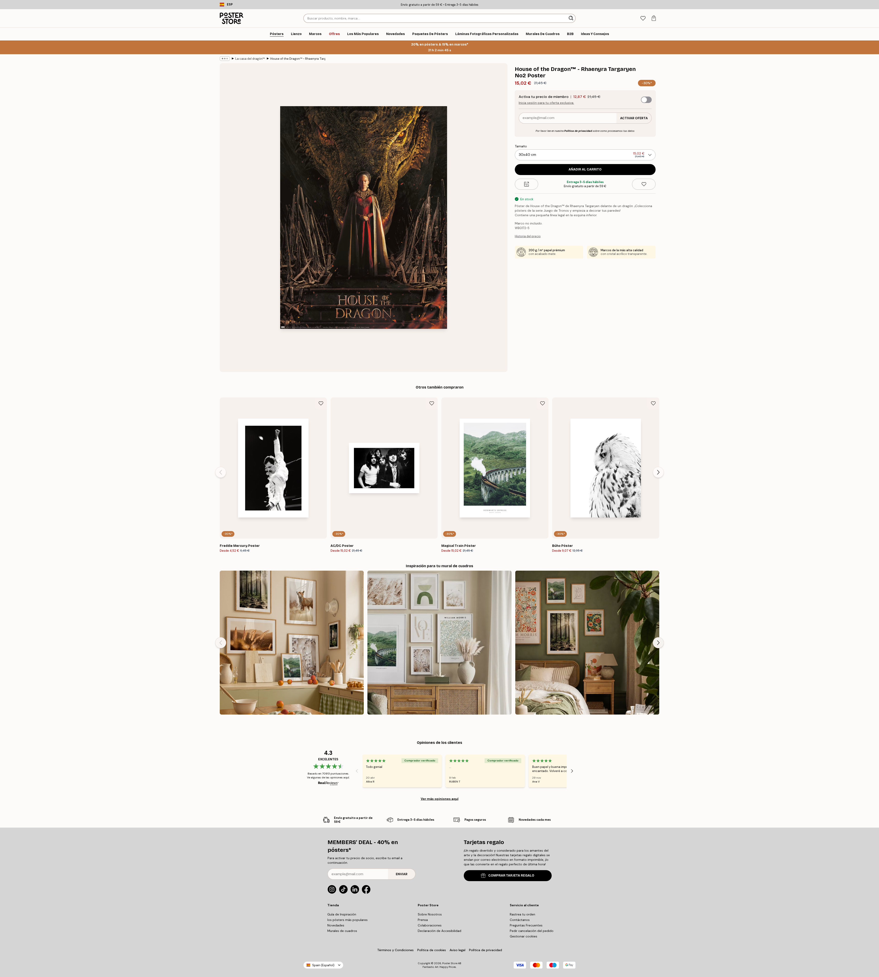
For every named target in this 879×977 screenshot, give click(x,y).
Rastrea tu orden (522, 914)
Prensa (423, 920)
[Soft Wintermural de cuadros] (439, 643)
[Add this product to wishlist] (644, 184)
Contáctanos (520, 920)
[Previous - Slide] (220, 472)
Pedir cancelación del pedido (531, 931)
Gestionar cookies (523, 936)
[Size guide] (526, 184)
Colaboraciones (430, 925)
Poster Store (449, 963)
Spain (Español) (323, 965)
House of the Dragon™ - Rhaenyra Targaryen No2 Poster (297, 59)
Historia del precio (528, 236)
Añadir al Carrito (585, 169)
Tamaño (521, 146)
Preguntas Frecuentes (526, 925)
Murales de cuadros (342, 931)
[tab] (643, 18)
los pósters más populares (347, 920)
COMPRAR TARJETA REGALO (511, 875)
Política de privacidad (578, 130)
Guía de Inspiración (341, 914)
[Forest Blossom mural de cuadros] (587, 643)
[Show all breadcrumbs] (225, 58)
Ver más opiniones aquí (439, 799)
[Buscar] (571, 18)
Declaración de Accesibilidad (439, 931)
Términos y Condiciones (395, 950)
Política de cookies (431, 950)
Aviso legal (457, 950)
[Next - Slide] (658, 472)
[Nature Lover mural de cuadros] (292, 643)
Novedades (335, 925)
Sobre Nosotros (430, 914)
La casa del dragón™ (250, 59)
